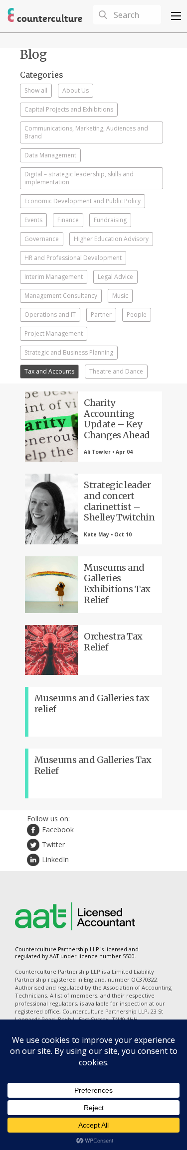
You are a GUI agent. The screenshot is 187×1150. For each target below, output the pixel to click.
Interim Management (53, 276)
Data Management (50, 155)
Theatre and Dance (116, 371)
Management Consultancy (60, 295)
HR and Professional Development (73, 258)
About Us (75, 90)
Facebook (58, 829)
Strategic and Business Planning (68, 352)
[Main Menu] (176, 16)
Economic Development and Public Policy (82, 201)
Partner (101, 314)
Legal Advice (115, 276)
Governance (41, 239)
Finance (68, 220)
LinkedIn (55, 859)
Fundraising (110, 220)
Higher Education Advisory (111, 239)
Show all (35, 90)
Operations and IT (50, 314)
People (137, 314)
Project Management (53, 333)
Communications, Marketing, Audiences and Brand (86, 132)
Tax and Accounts (49, 371)
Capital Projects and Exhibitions (68, 109)
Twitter (53, 844)
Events (33, 220)
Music (120, 295)
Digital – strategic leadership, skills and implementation (79, 178)
